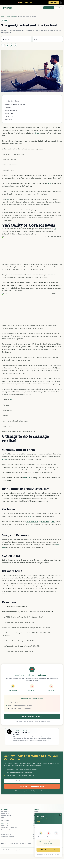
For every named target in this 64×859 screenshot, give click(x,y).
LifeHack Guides (5, 811)
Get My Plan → (53, 2)
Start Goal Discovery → (48, 850)
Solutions (4, 823)
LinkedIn (30, 843)
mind (8, 199)
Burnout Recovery (5, 825)
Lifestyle (8, 16)
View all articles (17, 743)
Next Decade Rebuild (6, 834)
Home (2, 16)
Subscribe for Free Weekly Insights (32, 786)
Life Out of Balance (6, 832)
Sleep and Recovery (11, 110)
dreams (4, 459)
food (29, 516)
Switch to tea (9, 113)
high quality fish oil (32, 521)
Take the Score (48, 7)
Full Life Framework (6, 815)
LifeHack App (36, 811)
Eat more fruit (9, 116)
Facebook (3, 843)
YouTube (24, 843)
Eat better (8, 107)
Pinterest (16, 843)
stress (36, 133)
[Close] (61, 2)
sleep (51, 275)
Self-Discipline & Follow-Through (9, 827)
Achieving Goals (5, 820)
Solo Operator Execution (7, 836)
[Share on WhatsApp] (39, 239)
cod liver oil (45, 521)
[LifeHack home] (6, 7)
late (11, 400)
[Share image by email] (42, 239)
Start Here (4, 809)
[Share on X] (11, 45)
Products (36, 809)
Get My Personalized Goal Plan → (32, 716)
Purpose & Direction (6, 829)
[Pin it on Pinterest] (7, 45)
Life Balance (4, 818)
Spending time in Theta (12, 101)
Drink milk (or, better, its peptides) (15, 104)
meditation (26, 478)
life (55, 228)
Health (14, 16)
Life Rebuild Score (5, 813)
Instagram (10, 843)
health (49, 183)
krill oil (53, 521)
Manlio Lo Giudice (7, 40)
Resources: (8, 119)
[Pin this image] (33, 239)
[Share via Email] (15, 45)
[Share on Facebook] (3, 45)
